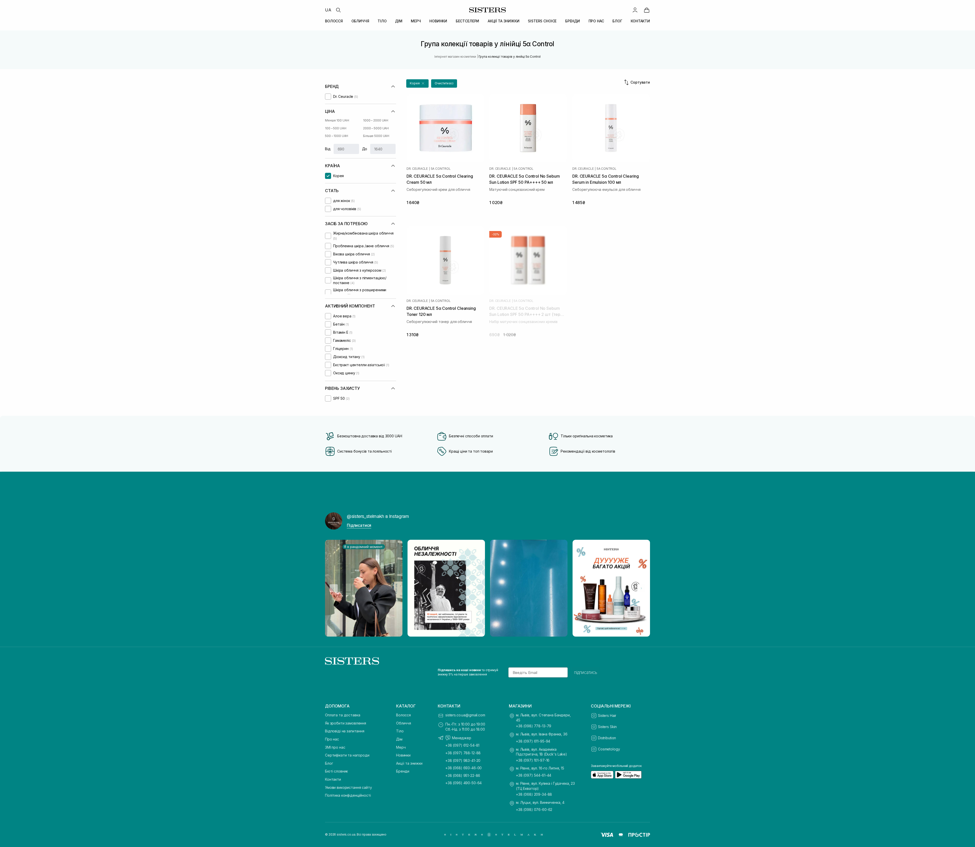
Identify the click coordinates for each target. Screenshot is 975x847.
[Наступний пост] (641, 588)
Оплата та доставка (342, 715)
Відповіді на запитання (344, 731)
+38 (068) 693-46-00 (463, 768)
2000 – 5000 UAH (376, 128)
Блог (329, 763)
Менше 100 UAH (337, 120)
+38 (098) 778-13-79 (533, 726)
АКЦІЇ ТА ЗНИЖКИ (503, 21)
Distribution (607, 738)
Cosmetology (609, 749)
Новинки (403, 755)
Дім (399, 739)
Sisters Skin (607, 727)
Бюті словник (336, 771)
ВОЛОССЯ (334, 21)
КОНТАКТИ (640, 21)
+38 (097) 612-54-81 (462, 745)
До (364, 149)
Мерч (400, 747)
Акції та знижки (409, 763)
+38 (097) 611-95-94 (533, 741)
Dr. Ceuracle (417, 169)
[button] (417, 83)
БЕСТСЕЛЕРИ (467, 21)
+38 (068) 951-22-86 (462, 775)
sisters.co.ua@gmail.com (465, 715)
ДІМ (398, 21)
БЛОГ (617, 21)
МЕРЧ (416, 21)
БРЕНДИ (572, 21)
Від (328, 149)
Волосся (403, 715)
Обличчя (403, 723)
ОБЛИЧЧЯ (360, 21)
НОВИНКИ (438, 21)
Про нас (332, 739)
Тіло (399, 731)
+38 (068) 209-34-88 (534, 794)
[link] (646, 10)
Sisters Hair (607, 715)
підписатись (585, 672)
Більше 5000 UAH (376, 136)
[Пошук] (338, 10)
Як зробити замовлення (345, 723)
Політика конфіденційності (348, 795)
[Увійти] (635, 10)
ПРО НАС (596, 21)
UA (328, 9)
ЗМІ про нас (335, 747)
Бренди (402, 771)
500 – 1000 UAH (336, 136)
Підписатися (359, 525)
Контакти (333, 779)
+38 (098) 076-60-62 (534, 809)
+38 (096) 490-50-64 (463, 783)
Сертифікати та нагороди (347, 755)
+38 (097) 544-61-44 (533, 775)
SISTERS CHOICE (542, 21)
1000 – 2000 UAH (375, 120)
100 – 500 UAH (335, 128)
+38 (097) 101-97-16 (532, 760)
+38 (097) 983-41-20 (462, 760)
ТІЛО (382, 21)
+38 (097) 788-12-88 (463, 753)
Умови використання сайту (348, 787)
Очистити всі (444, 83)
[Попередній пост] (334, 588)
